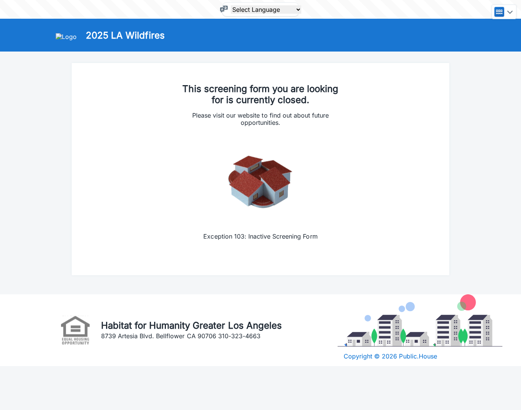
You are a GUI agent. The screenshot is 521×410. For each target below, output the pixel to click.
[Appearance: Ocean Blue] (504, 12)
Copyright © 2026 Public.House (390, 356)
